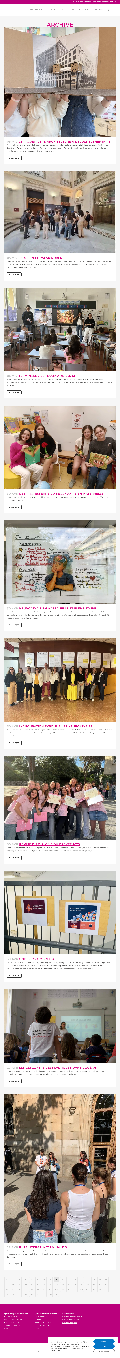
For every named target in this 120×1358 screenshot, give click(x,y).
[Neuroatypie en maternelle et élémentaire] (60, 562)
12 (81, 1279)
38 (31, 1289)
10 (69, 1279)
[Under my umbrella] (60, 912)
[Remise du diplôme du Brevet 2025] (60, 798)
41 (50, 1289)
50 (106, 1289)
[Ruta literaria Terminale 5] (60, 1168)
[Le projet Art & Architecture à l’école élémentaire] (60, 82)
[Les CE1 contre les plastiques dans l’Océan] (60, 1026)
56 (38, 1294)
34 (7, 1289)
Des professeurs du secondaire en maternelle (61, 493)
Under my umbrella (37, 959)
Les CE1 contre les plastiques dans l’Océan (58, 1067)
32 (100, 1284)
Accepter (104, 1341)
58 (50, 1294)
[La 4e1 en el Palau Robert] (60, 212)
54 (25, 1294)
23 (44, 1284)
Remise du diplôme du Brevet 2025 (49, 844)
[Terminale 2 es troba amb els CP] (60, 329)
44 (69, 1289)
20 (25, 1284)
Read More (14, 158)
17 (7, 1284)
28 (75, 1284)
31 (94, 1284)
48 (93, 1289)
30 (87, 1284)
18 (13, 1284)
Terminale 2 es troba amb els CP (47, 376)
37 (25, 1289)
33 (106, 1284)
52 (13, 1294)
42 (56, 1289)
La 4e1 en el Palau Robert (41, 258)
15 (100, 1279)
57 (44, 1294)
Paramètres (104, 1351)
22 (38, 1284)
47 (87, 1289)
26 (63, 1284)
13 (88, 1279)
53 (19, 1294)
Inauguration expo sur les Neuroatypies (56, 726)
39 (38, 1289)
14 (94, 1279)
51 (7, 1294)
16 (106, 1279)
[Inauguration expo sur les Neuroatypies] (60, 680)
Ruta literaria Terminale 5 (43, 1247)
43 (62, 1289)
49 (100, 1289)
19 (19, 1284)
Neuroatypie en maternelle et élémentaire (57, 608)
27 (69, 1284)
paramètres (55, 1351)
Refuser (104, 1346)
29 (81, 1284)
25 (56, 1284)
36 (19, 1289)
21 (32, 1284)
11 (75, 1279)
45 (75, 1289)
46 (81, 1289)
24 (50, 1284)
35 (13, 1289)
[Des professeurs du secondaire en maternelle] (60, 447)
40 (44, 1289)
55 (31, 1294)
